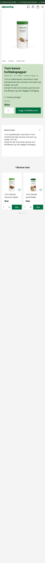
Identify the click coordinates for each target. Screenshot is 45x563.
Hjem (4, 61)
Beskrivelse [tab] (9, 130)
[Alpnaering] (7, 6)
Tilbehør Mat (20, 61)
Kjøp (17, 207)
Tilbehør (11, 61)
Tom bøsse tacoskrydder (11, 196)
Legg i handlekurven (28, 110)
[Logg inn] (33, 6)
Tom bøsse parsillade (31, 196)
